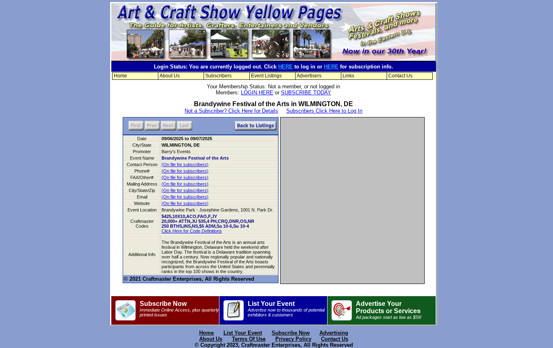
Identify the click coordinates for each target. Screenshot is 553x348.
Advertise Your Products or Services (388, 310)
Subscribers (218, 76)
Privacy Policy (293, 339)
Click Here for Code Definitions (192, 230)
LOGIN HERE (257, 93)
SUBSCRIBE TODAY (306, 93)
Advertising (333, 333)
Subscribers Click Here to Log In (324, 111)
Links (348, 76)
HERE (285, 67)
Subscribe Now (179, 308)
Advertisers (309, 76)
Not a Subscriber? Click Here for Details (231, 111)
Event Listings (266, 76)
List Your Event (286, 308)
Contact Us (400, 76)
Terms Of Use (249, 339)
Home (120, 76)
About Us (170, 76)
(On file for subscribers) (185, 164)
